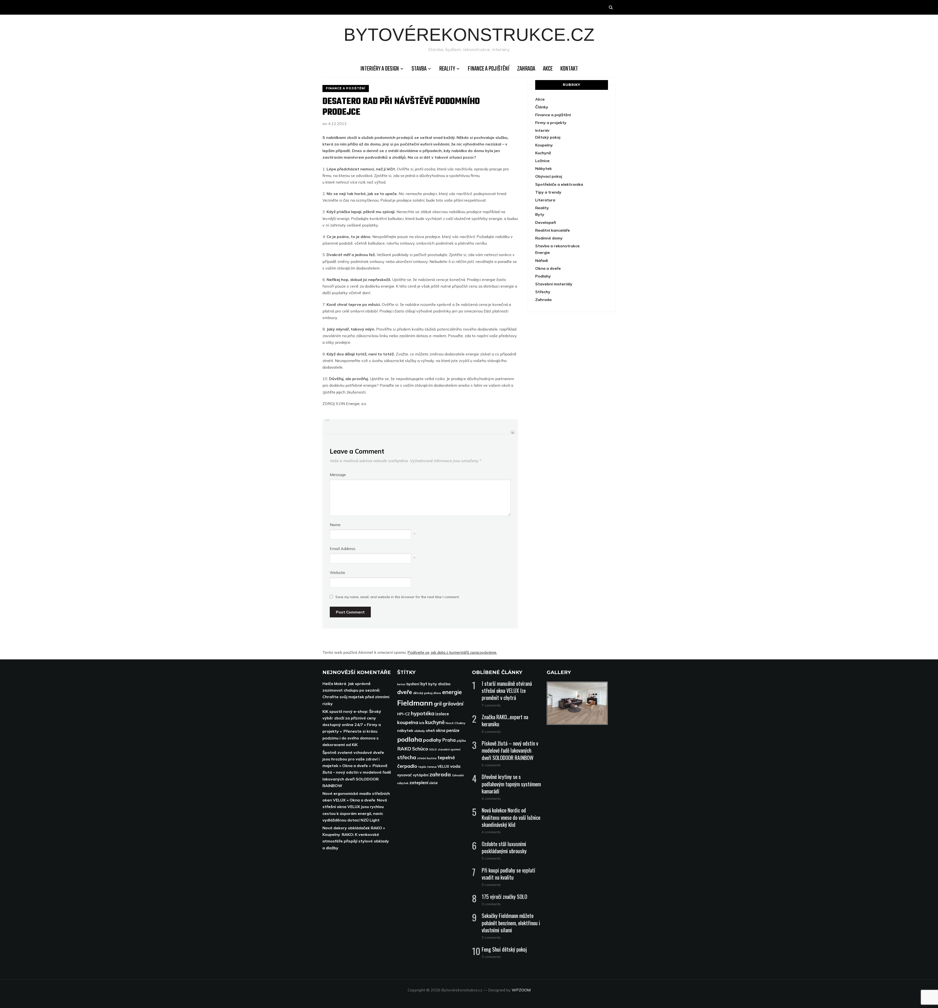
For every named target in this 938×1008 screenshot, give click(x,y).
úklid (433, 783)
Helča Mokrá (334, 683)
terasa (432, 767)
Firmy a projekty (550, 122)
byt (423, 683)
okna (440, 730)
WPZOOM (521, 989)
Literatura (545, 199)
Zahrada (526, 69)
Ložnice (542, 160)
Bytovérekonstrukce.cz (469, 34)
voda (455, 766)
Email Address (342, 548)
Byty (539, 214)
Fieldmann (415, 702)
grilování (453, 703)
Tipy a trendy (548, 192)
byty (432, 683)
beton (401, 684)
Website (337, 572)
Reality (447, 69)
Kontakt (569, 69)
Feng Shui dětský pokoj (504, 949)
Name (335, 524)
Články (541, 106)
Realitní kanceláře (552, 230)
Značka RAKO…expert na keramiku (505, 720)
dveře (404, 692)
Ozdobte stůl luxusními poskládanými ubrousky (504, 847)
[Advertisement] (572, 361)
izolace (442, 713)
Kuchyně (543, 152)
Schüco (420, 749)
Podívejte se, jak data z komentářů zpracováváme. (452, 652)
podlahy (432, 740)
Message (338, 474)
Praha (449, 740)
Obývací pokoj (548, 176)
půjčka (461, 740)
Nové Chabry (455, 723)
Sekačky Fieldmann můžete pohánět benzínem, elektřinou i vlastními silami (511, 923)
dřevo (437, 693)
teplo (422, 767)
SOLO (433, 749)
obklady (419, 731)
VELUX (443, 766)
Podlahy (543, 276)
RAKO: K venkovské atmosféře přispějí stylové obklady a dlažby (355, 841)
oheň (430, 730)
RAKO (404, 749)
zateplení (418, 782)
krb (421, 723)
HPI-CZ (403, 714)
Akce (548, 69)
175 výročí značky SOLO (504, 896)
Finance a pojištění (488, 69)
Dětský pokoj (547, 137)
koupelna (407, 722)
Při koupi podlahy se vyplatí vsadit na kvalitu (508, 873)
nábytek (405, 730)
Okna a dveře (548, 268)
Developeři (545, 222)
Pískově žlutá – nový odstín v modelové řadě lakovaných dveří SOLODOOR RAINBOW (510, 750)
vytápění (420, 775)
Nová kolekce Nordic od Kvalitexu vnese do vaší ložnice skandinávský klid (511, 817)
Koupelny (544, 145)
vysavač (404, 775)
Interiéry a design (379, 69)
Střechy (542, 291)
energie (452, 692)
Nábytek (543, 168)
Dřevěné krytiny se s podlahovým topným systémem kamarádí (511, 784)
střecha (406, 757)
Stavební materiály (553, 283)
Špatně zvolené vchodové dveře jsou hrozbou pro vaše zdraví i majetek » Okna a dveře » (353, 759)
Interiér (542, 130)
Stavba (419, 69)
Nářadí (541, 260)
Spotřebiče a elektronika (559, 184)
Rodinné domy (549, 238)
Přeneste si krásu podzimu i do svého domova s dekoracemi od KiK (350, 738)
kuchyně (435, 722)
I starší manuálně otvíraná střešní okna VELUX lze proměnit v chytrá (507, 690)
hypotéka (422, 713)
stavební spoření (449, 749)
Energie (542, 252)
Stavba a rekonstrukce (557, 245)
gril (438, 703)
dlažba (444, 684)
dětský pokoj (422, 693)
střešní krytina (427, 758)
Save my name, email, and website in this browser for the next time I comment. (397, 597)
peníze (452, 730)
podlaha (409, 739)
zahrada (440, 774)
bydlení (412, 684)
